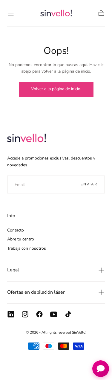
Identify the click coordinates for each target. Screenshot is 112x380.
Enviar (89, 184)
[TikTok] (68, 314)
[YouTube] (53, 314)
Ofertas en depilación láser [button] (36, 292)
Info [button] (11, 215)
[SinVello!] (26, 138)
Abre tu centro (20, 239)
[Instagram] (25, 314)
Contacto (15, 230)
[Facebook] (39, 314)
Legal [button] (13, 270)
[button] (10, 13)
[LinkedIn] (10, 314)
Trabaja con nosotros (26, 248)
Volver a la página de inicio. (56, 89)
